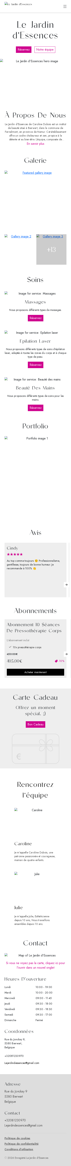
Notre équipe (45, 49)
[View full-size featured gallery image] (35, 202)
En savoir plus (35, 143)
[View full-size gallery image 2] (20, 249)
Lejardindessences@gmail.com (22, 1063)
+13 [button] (51, 249)
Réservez (24, 49)
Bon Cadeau (35, 724)
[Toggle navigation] (64, 6)
